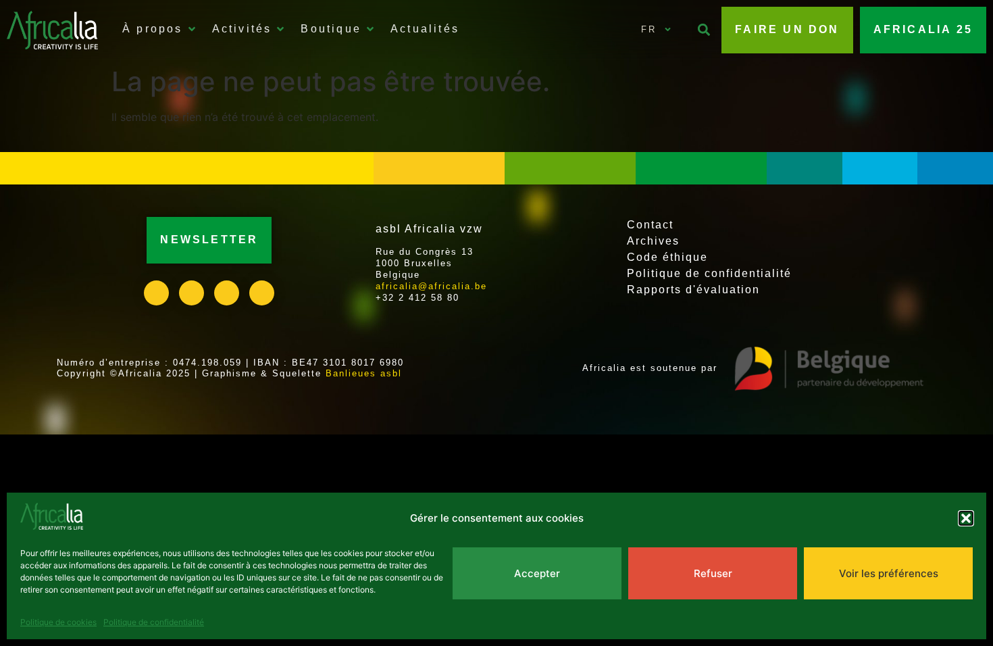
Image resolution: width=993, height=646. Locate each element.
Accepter (537, 573)
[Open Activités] (280, 29)
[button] (966, 518)
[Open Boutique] (370, 29)
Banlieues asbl (364, 373)
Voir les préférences (888, 573)
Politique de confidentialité (153, 622)
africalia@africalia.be (431, 286)
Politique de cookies (58, 622)
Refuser (713, 573)
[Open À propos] (191, 29)
